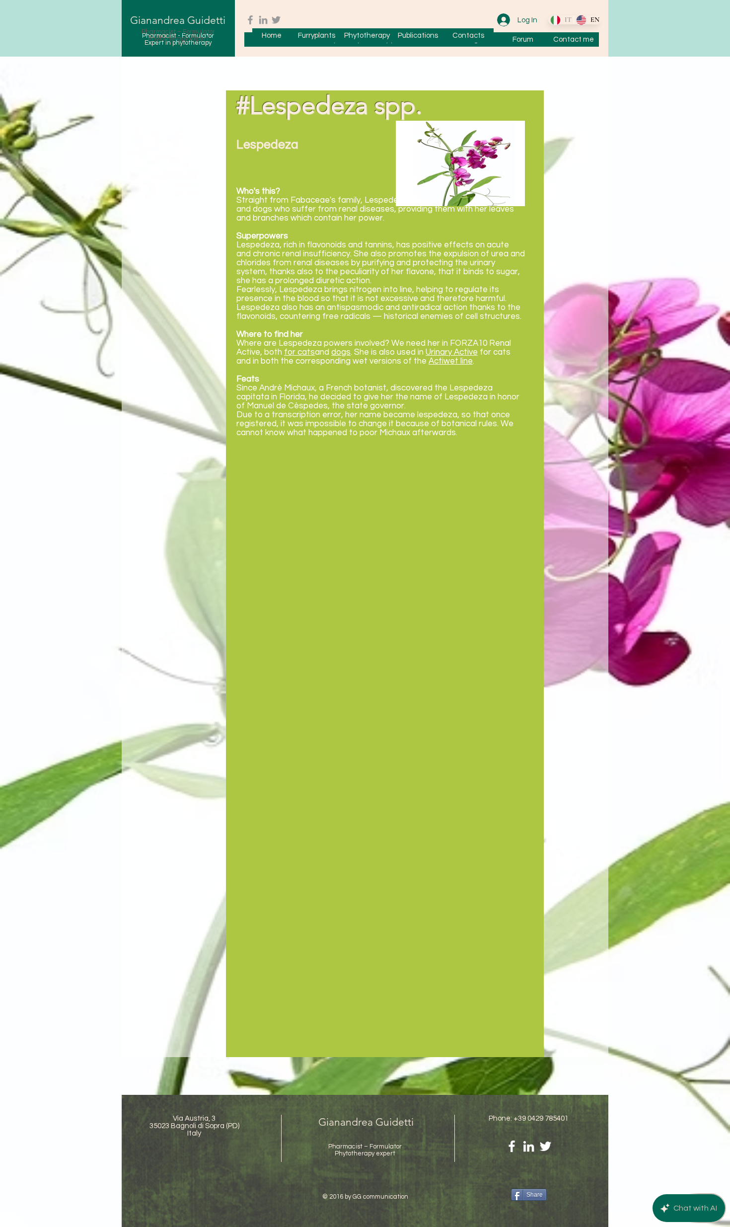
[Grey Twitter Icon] (276, 20)
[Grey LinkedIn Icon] (263, 20)
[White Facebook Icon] (511, 1146)
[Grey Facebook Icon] (250, 20)
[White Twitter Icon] (545, 1146)
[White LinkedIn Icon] (528, 1146)
